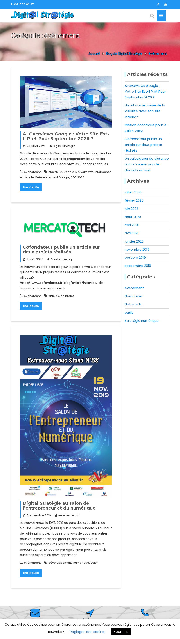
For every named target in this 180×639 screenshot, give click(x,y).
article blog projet (61, 296)
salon (95, 563)
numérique (81, 563)
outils (129, 312)
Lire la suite (31, 187)
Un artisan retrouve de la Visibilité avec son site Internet (145, 111)
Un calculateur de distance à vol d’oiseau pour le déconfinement (147, 164)
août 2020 (133, 216)
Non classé (133, 296)
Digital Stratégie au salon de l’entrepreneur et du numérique (59, 506)
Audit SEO (55, 172)
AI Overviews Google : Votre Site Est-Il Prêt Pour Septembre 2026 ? (66, 136)
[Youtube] (165, 4)
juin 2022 (131, 208)
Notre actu (133, 304)
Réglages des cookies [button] (88, 631)
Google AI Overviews (78, 172)
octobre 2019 (135, 257)
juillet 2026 (133, 192)
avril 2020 (132, 233)
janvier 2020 (134, 241)
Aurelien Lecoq (61, 259)
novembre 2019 (137, 249)
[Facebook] (157, 4)
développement (60, 563)
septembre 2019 (138, 265)
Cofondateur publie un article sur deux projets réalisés (61, 249)
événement (32, 172)
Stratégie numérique (142, 320)
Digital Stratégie (64, 146)
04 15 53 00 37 (24, 4)
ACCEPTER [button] (121, 632)
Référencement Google (52, 177)
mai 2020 (132, 225)
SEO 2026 (77, 177)
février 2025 (134, 200)
